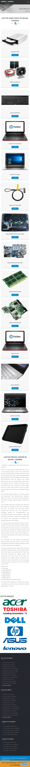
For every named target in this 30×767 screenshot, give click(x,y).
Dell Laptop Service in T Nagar (8, 667)
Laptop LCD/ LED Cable (15, 205)
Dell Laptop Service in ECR (8, 680)
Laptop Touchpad (15, 415)
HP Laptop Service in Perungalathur (10, 714)
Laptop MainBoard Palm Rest (15, 262)
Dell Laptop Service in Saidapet (9, 682)
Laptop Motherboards (15, 322)
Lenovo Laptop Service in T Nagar (10, 731)
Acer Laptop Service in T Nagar (10, 747)
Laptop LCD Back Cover (15, 446)
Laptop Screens (15, 353)
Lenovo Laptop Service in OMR (10, 735)
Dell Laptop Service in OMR (8, 665)
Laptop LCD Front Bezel (15, 143)
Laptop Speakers (15, 385)
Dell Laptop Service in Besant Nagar (10, 671)
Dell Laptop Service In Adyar (8, 663)
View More (15, 55)
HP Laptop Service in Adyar (8, 695)
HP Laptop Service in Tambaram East (10, 707)
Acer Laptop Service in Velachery (10, 749)
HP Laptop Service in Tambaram (9, 697)
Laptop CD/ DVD (15, 51)
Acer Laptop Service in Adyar (9, 743)
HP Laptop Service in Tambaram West (10, 710)
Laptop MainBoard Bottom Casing (15, 234)
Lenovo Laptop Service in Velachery (11, 733)
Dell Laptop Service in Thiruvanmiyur (10, 669)
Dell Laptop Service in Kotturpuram (10, 678)
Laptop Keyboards (15, 112)
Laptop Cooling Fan (15, 82)
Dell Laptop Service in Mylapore (9, 676)
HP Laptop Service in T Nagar (8, 699)
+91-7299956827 (15, 765)
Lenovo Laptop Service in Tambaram (11, 729)
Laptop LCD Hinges (15, 174)
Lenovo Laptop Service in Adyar (10, 727)
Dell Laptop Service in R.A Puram (9, 674)
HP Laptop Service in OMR (8, 703)
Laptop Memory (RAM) (15, 291)
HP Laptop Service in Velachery (9, 701)
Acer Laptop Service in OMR (9, 751)
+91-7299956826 (23, 762)
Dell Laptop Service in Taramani (9, 684)
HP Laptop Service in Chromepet (9, 705)
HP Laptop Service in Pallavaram (9, 712)
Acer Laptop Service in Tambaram (10, 745)
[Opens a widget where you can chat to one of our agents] (25, 764)
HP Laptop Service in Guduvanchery (10, 716)
